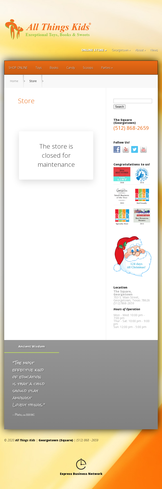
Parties (106, 68)
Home (14, 81)
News (154, 50)
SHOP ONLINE (18, 68)
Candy (70, 68)
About (139, 50)
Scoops (88, 68)
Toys (39, 68)
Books (54, 68)
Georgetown (120, 50)
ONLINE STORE (92, 50)
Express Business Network (81, 474)
